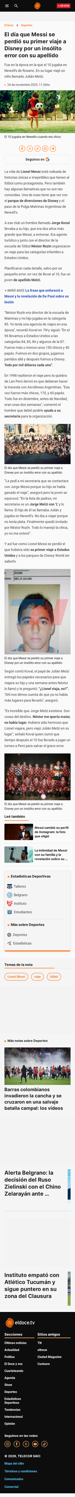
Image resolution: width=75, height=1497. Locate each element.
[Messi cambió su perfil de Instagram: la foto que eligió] (18, 832)
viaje (37, 977)
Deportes (26, 25)
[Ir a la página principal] (37, 5)
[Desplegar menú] (7, 5)
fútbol (54, 977)
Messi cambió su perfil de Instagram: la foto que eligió (52, 832)
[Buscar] (16, 6)
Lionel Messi (16, 977)
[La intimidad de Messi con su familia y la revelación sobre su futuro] (18, 854)
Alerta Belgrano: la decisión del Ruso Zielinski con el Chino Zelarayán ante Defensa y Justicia (33, 1186)
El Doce (8, 25)
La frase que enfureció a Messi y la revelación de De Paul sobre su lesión (36, 296)
